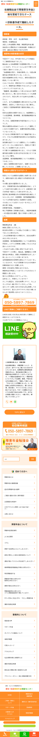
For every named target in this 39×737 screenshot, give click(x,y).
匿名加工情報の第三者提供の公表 (15, 670)
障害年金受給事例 (10, 530)
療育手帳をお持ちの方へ (12, 586)
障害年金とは (8, 477)
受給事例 (29, 707)
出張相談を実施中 (10, 502)
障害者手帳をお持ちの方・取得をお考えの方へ (12, 580)
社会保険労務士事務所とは (13, 658)
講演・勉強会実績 (10, 604)
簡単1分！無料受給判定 (29, 702)
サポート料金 (8, 627)
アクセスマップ (9, 651)
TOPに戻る (19, 412)
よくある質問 (8, 537)
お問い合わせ (8, 514)
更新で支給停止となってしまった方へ (16, 549)
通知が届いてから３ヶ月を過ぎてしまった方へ (19, 561)
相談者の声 (8, 621)
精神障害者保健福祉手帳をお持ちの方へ (17, 567)
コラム (6, 543)
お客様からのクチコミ (10, 713)
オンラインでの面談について (13, 633)
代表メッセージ (9, 645)
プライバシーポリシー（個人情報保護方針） (18, 676)
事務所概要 (8, 639)
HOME (10, 695)
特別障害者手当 (9, 573)
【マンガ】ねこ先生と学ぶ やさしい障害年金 (18, 598)
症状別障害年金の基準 (11, 489)
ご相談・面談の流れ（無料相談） (14, 495)
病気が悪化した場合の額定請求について (17, 555)
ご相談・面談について (10, 702)
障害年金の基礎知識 (11, 483)
